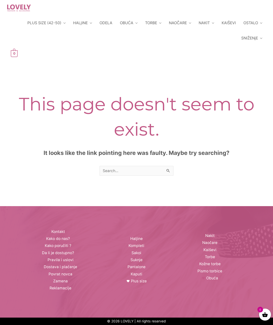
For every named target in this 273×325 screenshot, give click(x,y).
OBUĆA (126, 23)
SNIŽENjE (249, 38)
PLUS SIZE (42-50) (44, 23)
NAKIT (204, 23)
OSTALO (250, 23)
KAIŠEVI (229, 23)
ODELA (106, 23)
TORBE (151, 23)
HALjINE (80, 23)
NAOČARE (178, 23)
